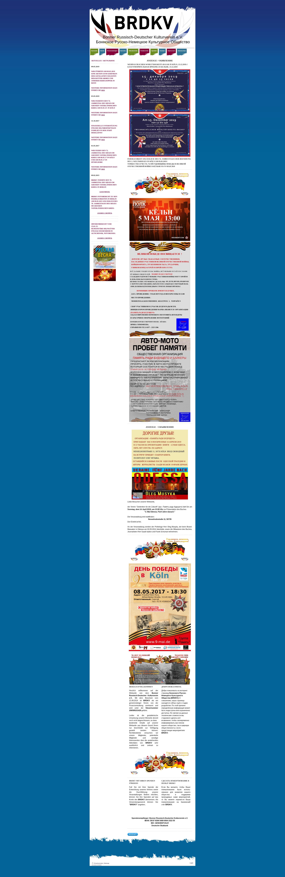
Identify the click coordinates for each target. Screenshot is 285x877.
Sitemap (106, 863)
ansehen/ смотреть (104, 213)
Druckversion (98, 863)
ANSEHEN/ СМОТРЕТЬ (104, 238)
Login (191, 863)
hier (103, 90)
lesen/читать (105, 192)
